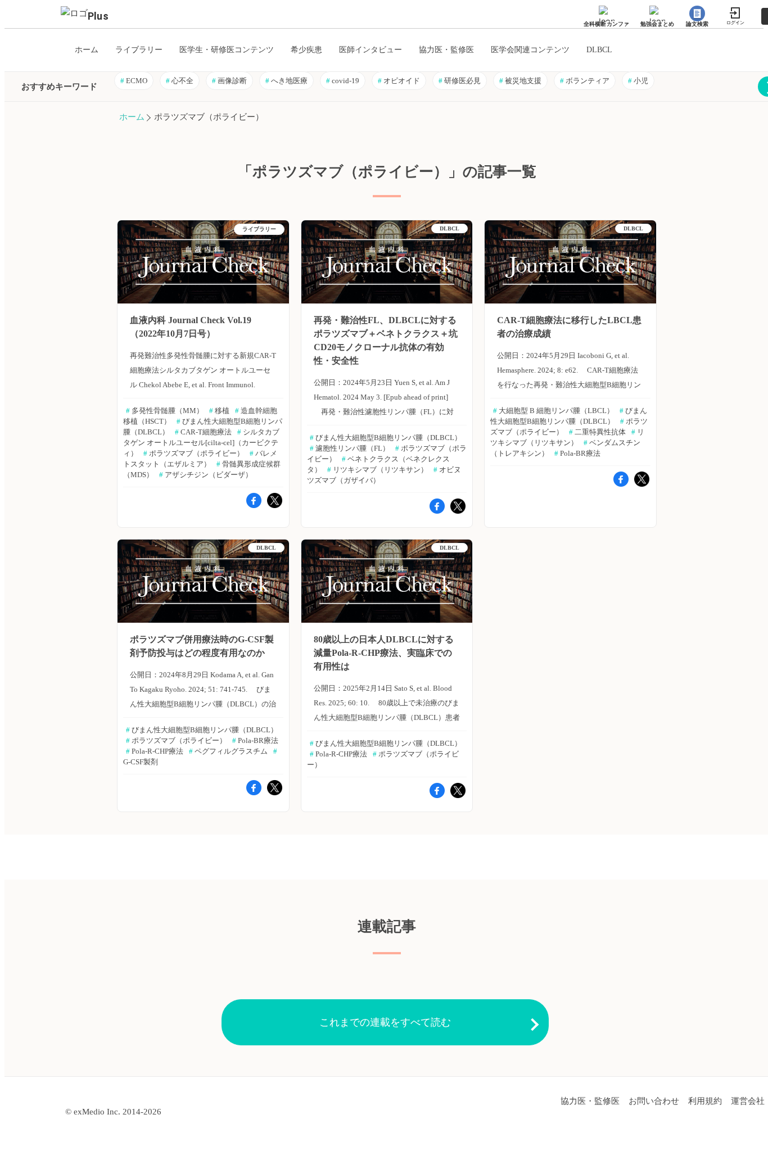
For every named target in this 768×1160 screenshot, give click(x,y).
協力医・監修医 (590, 1100)
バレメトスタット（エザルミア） (200, 458)
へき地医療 (286, 80)
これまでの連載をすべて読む (385, 1022)
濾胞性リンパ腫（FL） (350, 448)
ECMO (133, 80)
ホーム (131, 116)
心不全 (179, 80)
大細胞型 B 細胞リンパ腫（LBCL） (553, 410)
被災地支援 (520, 80)
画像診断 (229, 80)
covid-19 (342, 80)
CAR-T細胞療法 (203, 432)
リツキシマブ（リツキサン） (377, 469)
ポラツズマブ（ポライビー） (193, 453)
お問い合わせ (654, 1100)
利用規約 (705, 1100)
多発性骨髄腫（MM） (165, 410)
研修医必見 (460, 80)
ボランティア (584, 80)
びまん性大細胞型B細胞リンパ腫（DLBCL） (386, 437)
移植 (219, 410)
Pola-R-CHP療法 (154, 751)
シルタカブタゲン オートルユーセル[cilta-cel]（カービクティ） (201, 442)
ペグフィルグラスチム (228, 751)
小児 (638, 80)
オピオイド (399, 80)
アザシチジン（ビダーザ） (205, 474)
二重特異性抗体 (597, 432)
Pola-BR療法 (577, 453)
